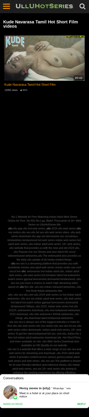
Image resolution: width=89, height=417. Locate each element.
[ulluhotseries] (44, 6)
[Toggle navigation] (6, 6)
